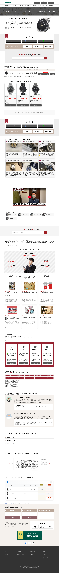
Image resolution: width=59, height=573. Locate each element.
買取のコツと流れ (32, 551)
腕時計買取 (8, 5)
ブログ (40, 5)
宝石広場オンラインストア (21, 554)
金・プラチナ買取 (28, 5)
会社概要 (43, 551)
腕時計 (5, 551)
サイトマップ (44, 558)
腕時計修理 (51, 5)
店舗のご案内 (35, 5)
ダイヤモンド (6, 554)
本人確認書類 (31, 554)
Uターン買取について (20, 555)
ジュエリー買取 (14, 5)
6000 (10, 489)
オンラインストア (45, 5)
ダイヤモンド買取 (21, 5)
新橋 (50, 526)
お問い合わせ (44, 560)
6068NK (27, 73)
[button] (9, 464)
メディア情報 (44, 554)
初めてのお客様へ (19, 551)
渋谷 (35, 526)
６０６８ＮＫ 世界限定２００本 (14, 498)
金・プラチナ (6, 555)
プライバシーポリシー (45, 557)
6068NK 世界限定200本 (13, 493)
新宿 (42, 526)
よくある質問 (31, 555)
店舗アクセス (44, 555)
